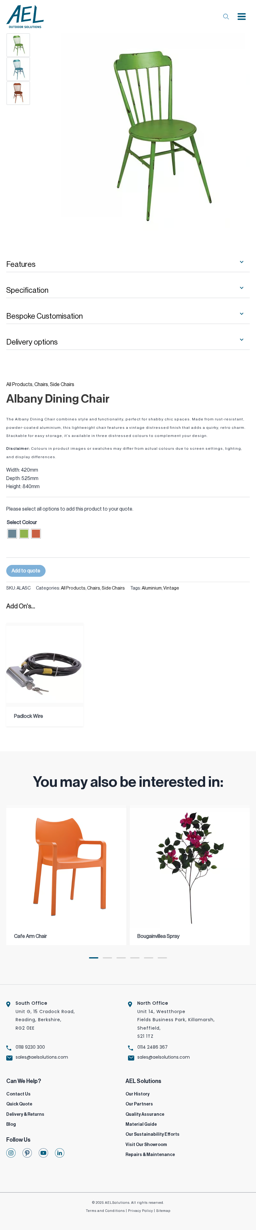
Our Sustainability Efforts (153, 1134)
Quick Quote (19, 1104)
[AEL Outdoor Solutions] (25, 16)
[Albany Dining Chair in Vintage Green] (30, 45)
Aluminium (152, 588)
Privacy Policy (140, 1211)
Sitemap (163, 1211)
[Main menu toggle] (242, 16)
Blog (11, 1124)
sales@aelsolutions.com (42, 1057)
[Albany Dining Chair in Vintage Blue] (30, 69)
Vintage (171, 588)
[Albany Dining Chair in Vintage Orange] (30, 93)
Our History (138, 1094)
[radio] (12, 533)
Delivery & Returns (25, 1114)
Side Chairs (62, 384)
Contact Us (18, 1094)
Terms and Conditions (105, 1211)
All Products (19, 384)
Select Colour (22, 522)
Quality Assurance (145, 1114)
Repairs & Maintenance (150, 1155)
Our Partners (139, 1104)
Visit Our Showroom (146, 1145)
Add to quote (26, 570)
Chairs (41, 384)
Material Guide (141, 1124)
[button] (94, 958)
